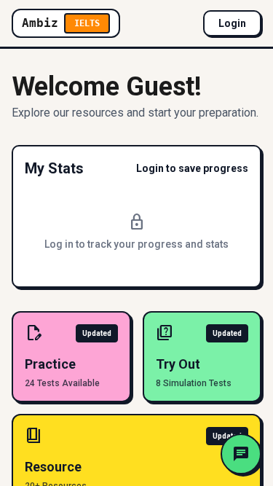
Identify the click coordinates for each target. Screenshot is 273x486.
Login (232, 23)
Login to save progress (192, 168)
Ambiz (61, 23)
